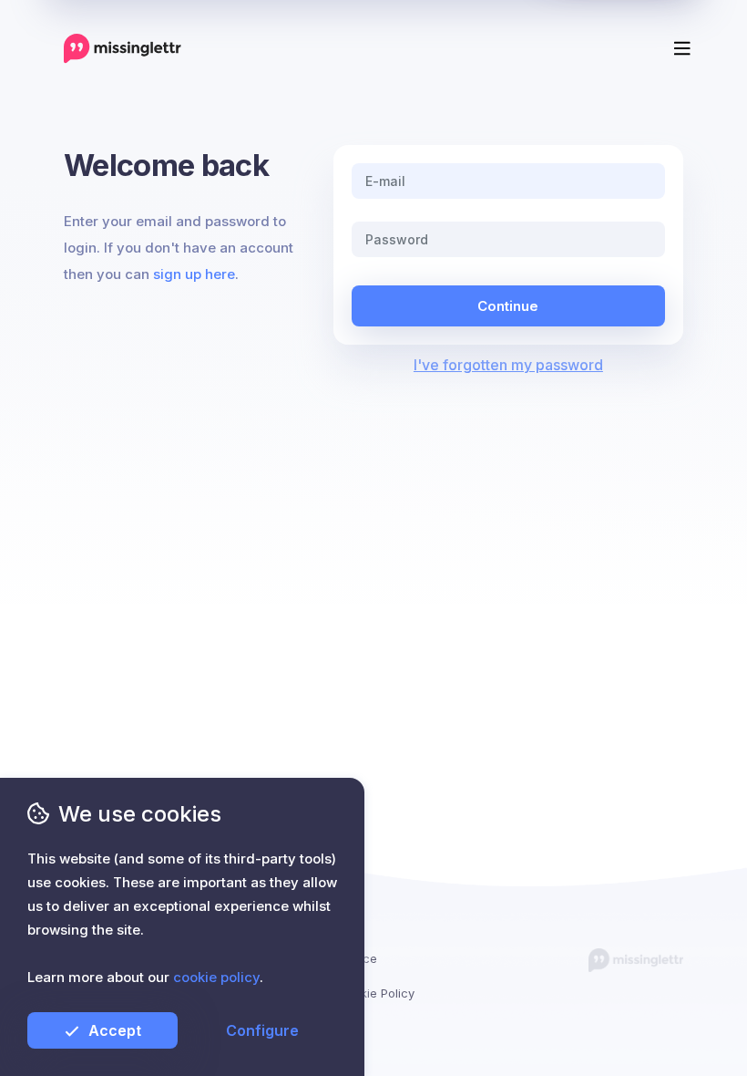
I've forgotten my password (508, 365)
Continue (507, 306)
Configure (262, 1030)
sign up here (194, 274)
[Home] (122, 48)
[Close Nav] (397, 40)
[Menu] (682, 48)
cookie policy (216, 977)
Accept (114, 1030)
